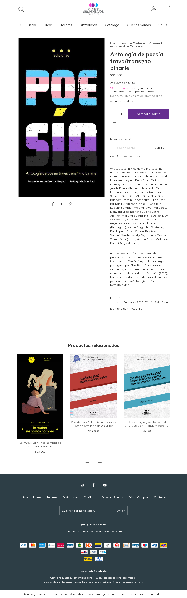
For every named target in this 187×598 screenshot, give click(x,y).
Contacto (160, 497)
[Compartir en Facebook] (53, 204)
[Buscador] (22, 10)
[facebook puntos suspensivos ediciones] (93, 485)
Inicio (32, 25)
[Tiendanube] (93, 571)
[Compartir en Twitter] (62, 204)
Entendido (156, 594)
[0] (164, 10)
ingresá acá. (105, 581)
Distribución (88, 25)
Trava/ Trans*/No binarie (132, 43)
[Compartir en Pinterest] (70, 204)
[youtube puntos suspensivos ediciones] (105, 485)
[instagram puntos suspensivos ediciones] (82, 485)
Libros (48, 25)
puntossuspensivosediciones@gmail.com (93, 531)
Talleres (66, 25)
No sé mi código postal (125, 156)
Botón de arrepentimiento (129, 581)
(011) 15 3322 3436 (93, 524)
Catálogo (112, 25)
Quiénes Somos (139, 25)
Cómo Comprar (138, 497)
